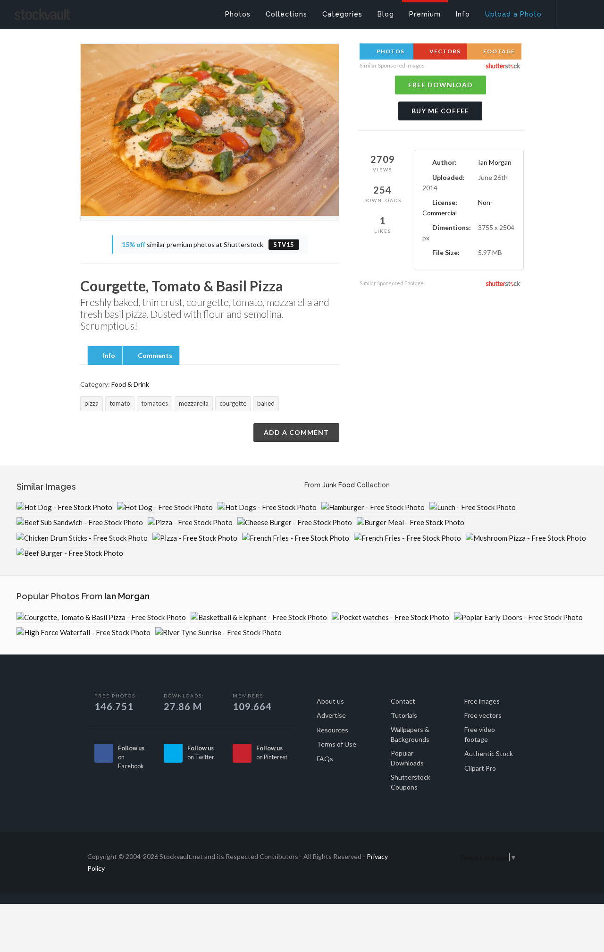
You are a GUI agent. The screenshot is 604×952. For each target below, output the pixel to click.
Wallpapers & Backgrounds (410, 734)
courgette (232, 403)
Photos (389, 51)
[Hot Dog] (64, 507)
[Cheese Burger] (294, 522)
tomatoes (154, 403)
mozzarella (194, 403)
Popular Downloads (407, 758)
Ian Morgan (495, 162)
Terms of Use (336, 744)
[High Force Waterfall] (84, 632)
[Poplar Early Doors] (518, 617)
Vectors (444, 51)
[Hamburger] (373, 507)
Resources (332, 730)
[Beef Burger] (70, 553)
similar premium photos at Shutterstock (208, 244)
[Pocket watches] (390, 617)
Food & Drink (130, 384)
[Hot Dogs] (267, 507)
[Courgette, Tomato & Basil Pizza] (101, 617)
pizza (91, 403)
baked (266, 403)
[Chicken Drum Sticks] (82, 538)
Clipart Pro (480, 768)
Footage (498, 51)
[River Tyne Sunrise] (218, 632)
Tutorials (404, 715)
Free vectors (483, 715)
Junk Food (338, 485)
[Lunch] (472, 507)
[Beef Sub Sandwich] (80, 522)
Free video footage (479, 734)
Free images (482, 701)
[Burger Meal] (410, 522)
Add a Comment (296, 432)
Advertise (331, 715)
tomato (119, 403)
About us (330, 701)
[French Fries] (295, 538)
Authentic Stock (488, 753)
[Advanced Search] (573, 11)
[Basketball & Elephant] (259, 617)
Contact (403, 701)
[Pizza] (190, 522)
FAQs (325, 759)
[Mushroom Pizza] (526, 538)
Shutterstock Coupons (410, 782)
